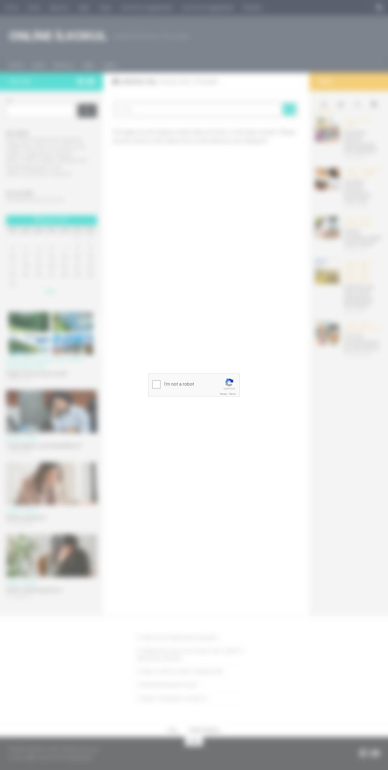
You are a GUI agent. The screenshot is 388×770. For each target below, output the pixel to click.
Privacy (223, 394)
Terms (232, 394)
